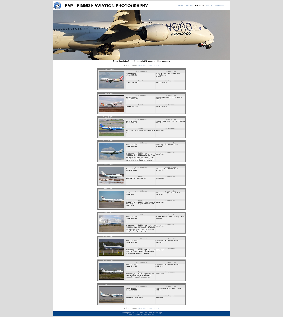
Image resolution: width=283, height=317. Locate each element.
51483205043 (140, 154)
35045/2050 (138, 297)
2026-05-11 (159, 76)
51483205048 (140, 250)
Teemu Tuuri (160, 130)
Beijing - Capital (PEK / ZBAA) (166, 288)
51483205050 (140, 202)
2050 (136, 82)
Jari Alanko (159, 297)
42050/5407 (138, 130)
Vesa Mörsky (160, 178)
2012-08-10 (159, 146)
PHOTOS (199, 5)
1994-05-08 (159, 194)
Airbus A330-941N (132, 99)
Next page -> (154, 65)
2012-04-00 (159, 170)
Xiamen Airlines (131, 288)
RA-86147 (129, 154)
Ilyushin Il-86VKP (131, 146)
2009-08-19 (159, 218)
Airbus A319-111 (131, 75)
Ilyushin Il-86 (130, 194)
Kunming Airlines (131, 121)
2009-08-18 (159, 242)
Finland (179, 97)
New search (143, 65)
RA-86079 (129, 202)
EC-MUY (128, 82)
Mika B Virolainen (161, 82)
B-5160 (128, 297)
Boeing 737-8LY (131, 123)
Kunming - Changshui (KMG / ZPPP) (168, 121)
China (183, 121)
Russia (176, 145)
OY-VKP (128, 106)
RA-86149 (129, 250)
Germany (164, 75)
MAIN (180, 5)
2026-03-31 (159, 99)
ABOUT (189, 5)
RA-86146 (129, 274)
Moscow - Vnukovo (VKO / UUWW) (167, 216)
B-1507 (128, 130)
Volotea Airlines (131, 73)
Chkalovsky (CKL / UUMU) (164, 145)
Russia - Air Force (132, 145)
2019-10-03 (159, 123)
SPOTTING (219, 5)
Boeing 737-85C (131, 290)
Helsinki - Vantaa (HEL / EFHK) (166, 97)
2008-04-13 (159, 290)
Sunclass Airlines (131, 97)
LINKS (209, 5)
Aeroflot (128, 193)
